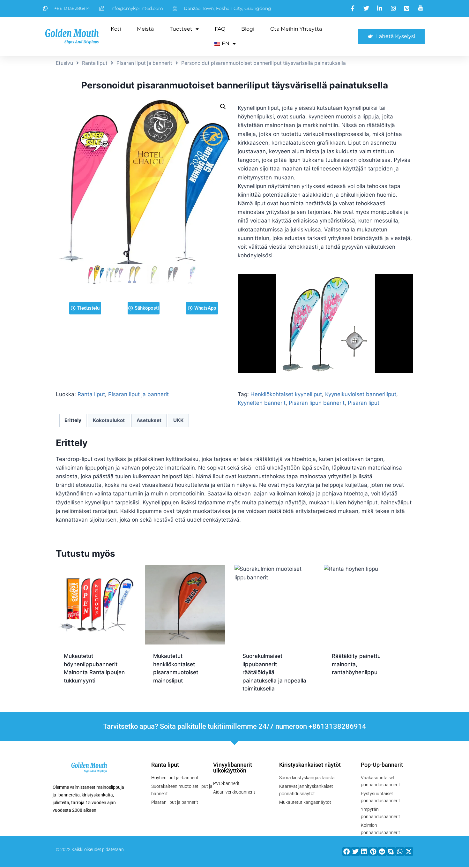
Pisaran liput (363, 403)
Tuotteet (181, 29)
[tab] (73, 420)
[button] (346, 851)
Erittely (72, 420)
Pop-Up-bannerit (382, 764)
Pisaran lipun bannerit (317, 403)
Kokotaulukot (109, 420)
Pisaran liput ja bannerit (144, 63)
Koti (116, 29)
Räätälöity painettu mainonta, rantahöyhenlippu (356, 664)
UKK (178, 420)
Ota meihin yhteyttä (296, 29)
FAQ (220, 29)
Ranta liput (95, 63)
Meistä (145, 29)
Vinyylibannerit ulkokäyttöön (232, 767)
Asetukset (149, 420)
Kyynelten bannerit (262, 403)
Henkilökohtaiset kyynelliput (286, 394)
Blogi (247, 29)
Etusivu (64, 63)
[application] (325, 323)
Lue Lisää (76, 701)
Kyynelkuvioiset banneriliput (360, 394)
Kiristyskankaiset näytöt (310, 764)
